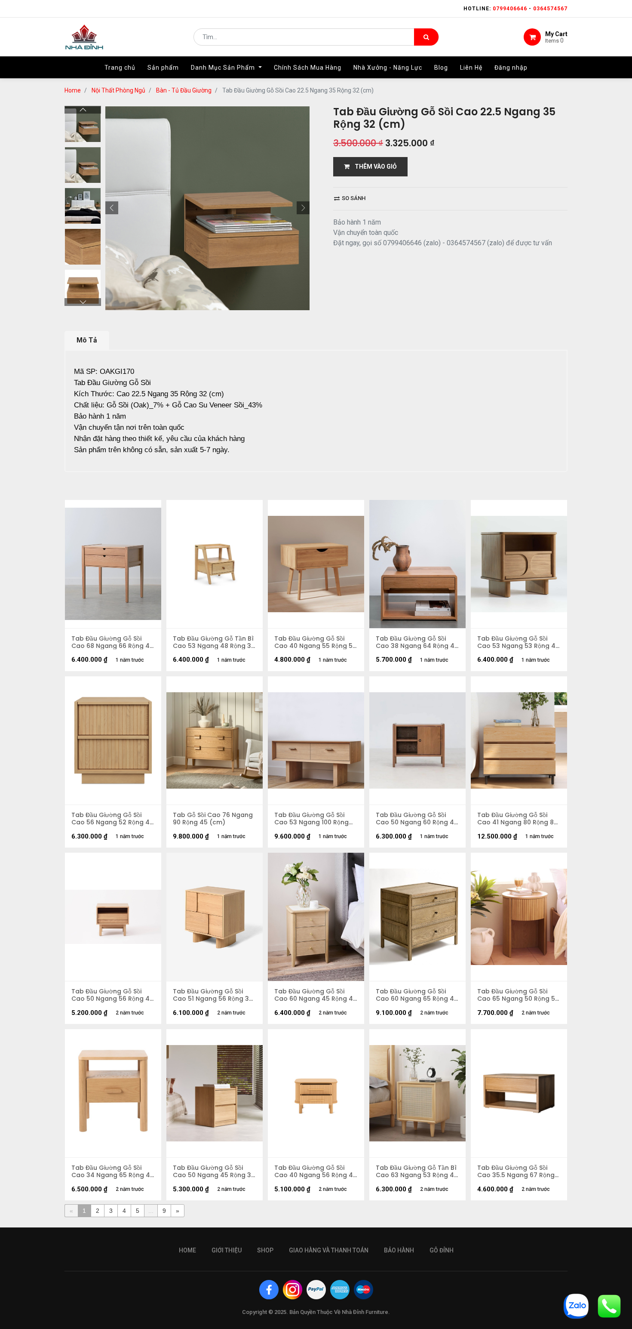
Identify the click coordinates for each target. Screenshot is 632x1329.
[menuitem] (120, 67)
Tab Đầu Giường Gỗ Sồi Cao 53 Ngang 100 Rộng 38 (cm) (311, 818)
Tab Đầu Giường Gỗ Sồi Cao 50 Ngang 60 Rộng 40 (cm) (417, 818)
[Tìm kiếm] (426, 37)
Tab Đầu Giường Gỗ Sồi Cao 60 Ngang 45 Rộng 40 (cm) (315, 995)
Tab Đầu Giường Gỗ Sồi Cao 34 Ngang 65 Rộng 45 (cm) (112, 1171)
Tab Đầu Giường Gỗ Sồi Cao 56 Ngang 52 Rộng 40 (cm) (112, 818)
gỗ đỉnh (442, 1250)
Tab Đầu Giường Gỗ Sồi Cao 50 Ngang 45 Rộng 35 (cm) (214, 1171)
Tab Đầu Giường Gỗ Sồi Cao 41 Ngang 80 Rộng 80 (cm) (517, 818)
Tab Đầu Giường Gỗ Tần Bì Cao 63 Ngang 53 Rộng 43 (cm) (417, 1171)
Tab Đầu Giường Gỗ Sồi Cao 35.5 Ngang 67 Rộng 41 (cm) (516, 1171)
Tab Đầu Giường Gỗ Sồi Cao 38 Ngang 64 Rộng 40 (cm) (417, 642)
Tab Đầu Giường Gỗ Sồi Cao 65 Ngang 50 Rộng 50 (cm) (518, 995)
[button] (111, 207)
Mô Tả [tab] (87, 340)
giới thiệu (227, 1250)
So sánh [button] (353, 198)
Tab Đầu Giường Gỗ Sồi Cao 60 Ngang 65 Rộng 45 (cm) (417, 995)
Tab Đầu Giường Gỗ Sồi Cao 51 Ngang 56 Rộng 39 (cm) (213, 995)
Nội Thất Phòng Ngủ (118, 90)
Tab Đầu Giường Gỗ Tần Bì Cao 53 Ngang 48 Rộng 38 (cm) (214, 642)
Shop (265, 1250)
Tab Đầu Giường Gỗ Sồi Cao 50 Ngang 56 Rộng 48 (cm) (112, 995)
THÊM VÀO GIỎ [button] (373, 166)
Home (72, 90)
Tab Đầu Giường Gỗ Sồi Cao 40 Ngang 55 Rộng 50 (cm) (315, 642)
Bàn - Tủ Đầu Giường (184, 90)
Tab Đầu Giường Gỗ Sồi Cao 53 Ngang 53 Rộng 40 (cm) (518, 642)
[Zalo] (576, 1305)
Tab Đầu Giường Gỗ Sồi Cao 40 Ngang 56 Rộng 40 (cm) (315, 1171)
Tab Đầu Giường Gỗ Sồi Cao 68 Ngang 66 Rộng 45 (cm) (112, 642)
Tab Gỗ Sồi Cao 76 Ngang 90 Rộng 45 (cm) (213, 818)
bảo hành (399, 1250)
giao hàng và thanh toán (328, 1250)
